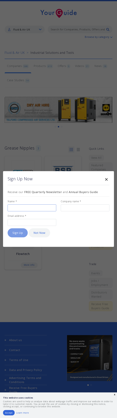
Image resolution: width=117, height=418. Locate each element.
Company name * (71, 201)
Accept (8, 412)
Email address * (17, 216)
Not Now (39, 233)
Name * (12, 201)
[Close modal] (106, 179)
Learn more (22, 412)
